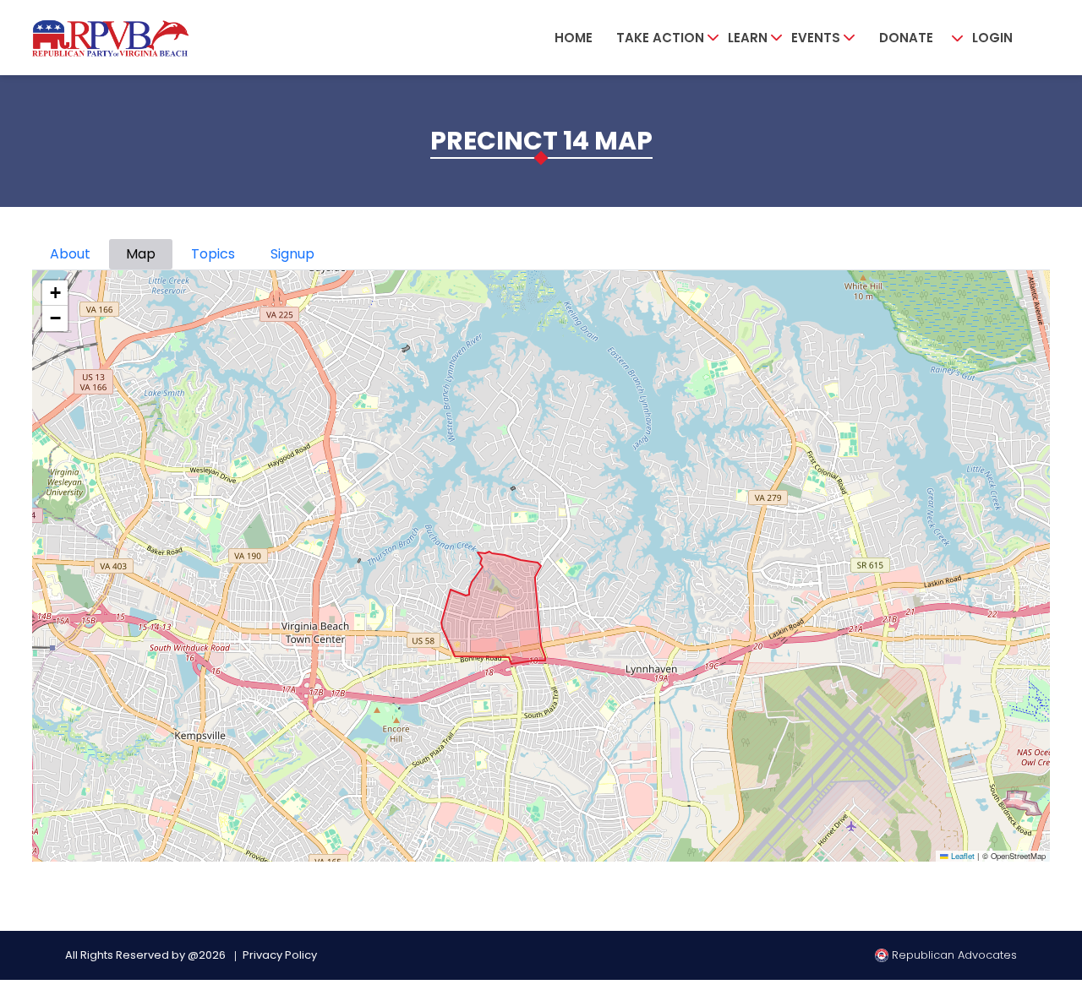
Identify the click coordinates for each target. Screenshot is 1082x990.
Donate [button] (906, 37)
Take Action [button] (660, 37)
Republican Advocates (952, 955)
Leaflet (961, 856)
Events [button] (815, 37)
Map (141, 254)
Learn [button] (748, 37)
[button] (55, 293)
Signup (292, 254)
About (70, 254)
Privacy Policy (280, 955)
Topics (213, 254)
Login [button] (992, 37)
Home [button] (574, 37)
